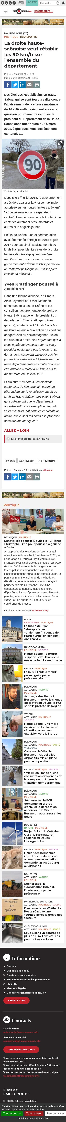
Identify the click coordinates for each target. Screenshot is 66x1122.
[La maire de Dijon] (12, 623)
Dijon (27, 619)
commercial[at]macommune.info (21, 1041)
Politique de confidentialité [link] (33, 1118)
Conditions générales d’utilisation (26, 992)
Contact (11, 966)
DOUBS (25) (30, 825)
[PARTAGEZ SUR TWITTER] (15, 84)
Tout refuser (34, 1113)
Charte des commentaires (21, 975)
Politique (11, 36)
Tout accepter (12, 1113)
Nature (43, 690)
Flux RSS (12, 984)
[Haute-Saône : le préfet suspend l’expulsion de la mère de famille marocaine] (12, 651)
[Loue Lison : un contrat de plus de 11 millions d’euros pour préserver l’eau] (12, 930)
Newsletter (16, 1000)
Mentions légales (17, 988)
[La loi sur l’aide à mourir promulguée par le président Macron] (12, 673)
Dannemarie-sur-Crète (38, 901)
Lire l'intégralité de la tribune (29, 438)
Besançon (10, 537)
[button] (58, 3)
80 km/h (10, 460)
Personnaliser (55, 1113)
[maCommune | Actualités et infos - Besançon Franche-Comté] (22, 11)
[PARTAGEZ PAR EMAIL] (29, 84)
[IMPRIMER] (36, 84)
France (28, 668)
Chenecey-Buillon (35, 926)
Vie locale (30, 748)
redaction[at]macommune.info (20, 1032)
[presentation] (52, 184)
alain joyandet (26, 460)
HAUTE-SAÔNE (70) (16, 33)
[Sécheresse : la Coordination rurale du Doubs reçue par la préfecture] (12, 878)
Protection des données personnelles (28, 979)
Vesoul (28, 714)
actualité (30, 690)
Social (56, 904)
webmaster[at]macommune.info (21, 1075)
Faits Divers (31, 622)
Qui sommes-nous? (18, 970)
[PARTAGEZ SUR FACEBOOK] (7, 84)
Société (43, 650)
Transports (28, 36)
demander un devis (21, 1049)
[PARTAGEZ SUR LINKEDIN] (22, 84)
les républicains (47, 460)
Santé (56, 745)
